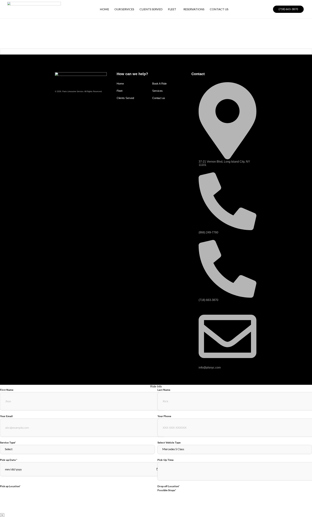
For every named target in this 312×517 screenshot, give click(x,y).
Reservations (193, 9)
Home (104, 9)
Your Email (6, 416)
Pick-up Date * (8, 459)
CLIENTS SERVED (151, 9)
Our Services (124, 9)
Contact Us (219, 9)
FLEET (172, 9)
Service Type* (8, 442)
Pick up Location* (10, 486)
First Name (6, 389)
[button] (173, 9)
